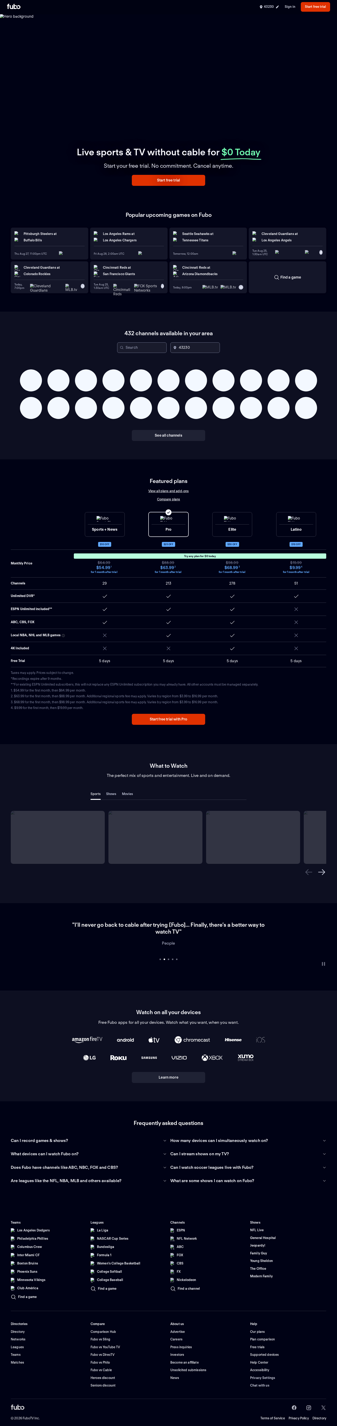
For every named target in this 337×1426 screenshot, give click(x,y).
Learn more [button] (168, 1070)
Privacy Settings (262, 1371)
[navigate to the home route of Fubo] (14, 7)
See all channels (168, 435)
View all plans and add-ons (168, 491)
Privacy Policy (299, 1411)
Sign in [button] (290, 6)
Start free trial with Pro (169, 719)
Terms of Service (272, 1411)
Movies (127, 794)
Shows (111, 794)
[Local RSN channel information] (63, 635)
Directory (319, 1411)
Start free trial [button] (315, 6)
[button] (168, 180)
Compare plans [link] (168, 499)
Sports (96, 794)
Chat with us (259, 1378)
